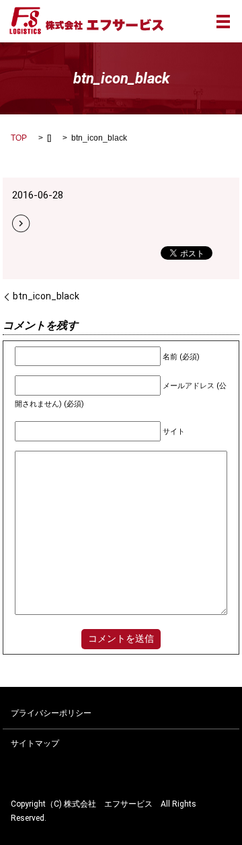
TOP (19, 138)
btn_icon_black (46, 296)
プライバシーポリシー (51, 713)
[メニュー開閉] (223, 21)
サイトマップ (35, 743)
